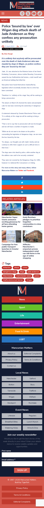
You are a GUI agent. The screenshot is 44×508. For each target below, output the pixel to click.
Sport (22, 307)
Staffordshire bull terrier (13, 280)
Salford (33, 378)
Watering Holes (11, 428)
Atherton (7, 267)
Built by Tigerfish (22, 482)
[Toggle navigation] (3, 13)
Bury (32, 384)
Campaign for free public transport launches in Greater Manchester (10, 248)
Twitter (28, 13)
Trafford (32, 390)
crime (25, 267)
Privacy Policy (11, 359)
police (36, 276)
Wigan (29, 280)
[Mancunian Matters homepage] (22, 5)
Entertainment (22, 323)
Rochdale (32, 403)
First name (6, 451)
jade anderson (33, 272)
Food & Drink (22, 331)
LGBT (22, 339)
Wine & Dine (32, 428)
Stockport (11, 403)
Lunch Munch (32, 421)
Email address (8, 460)
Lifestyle (11, 415)
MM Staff (23, 46)
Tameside (11, 390)
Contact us (11, 366)
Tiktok (39, 13)
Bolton (11, 384)
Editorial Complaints (32, 353)
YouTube (33, 13)
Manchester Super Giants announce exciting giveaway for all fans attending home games (11, 222)
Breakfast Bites (11, 421)
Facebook (22, 13)
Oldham (32, 397)
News (4, 20)
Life (22, 315)
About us (11, 353)
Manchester (8, 276)
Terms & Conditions (32, 359)
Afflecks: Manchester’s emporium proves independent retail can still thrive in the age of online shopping (31, 251)
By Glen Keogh (7, 54)
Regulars (32, 415)
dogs (22, 272)
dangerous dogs (9, 272)
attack (16, 267)
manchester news (23, 276)
